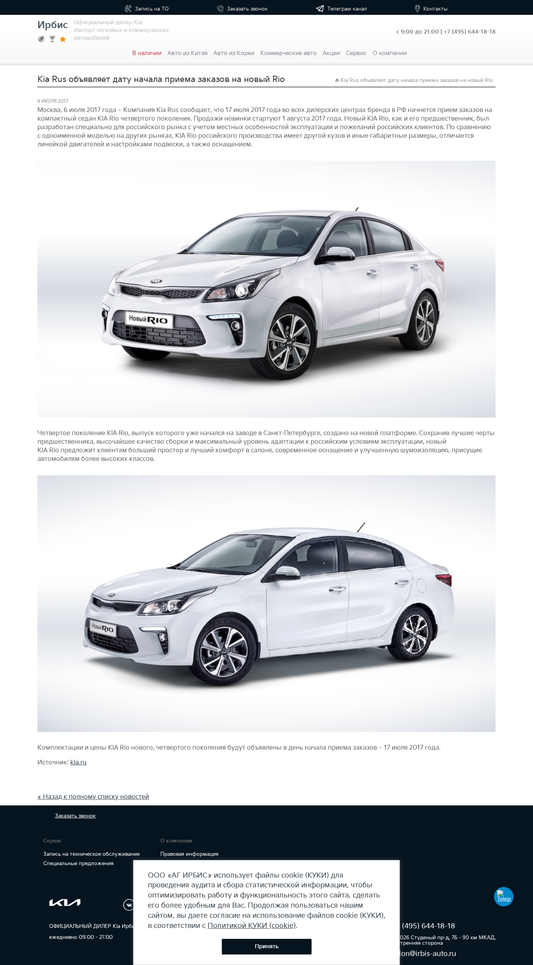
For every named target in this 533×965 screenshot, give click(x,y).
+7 (470, 31)
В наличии (147, 53)
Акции (331, 53)
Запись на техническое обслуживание (91, 854)
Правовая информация (189, 854)
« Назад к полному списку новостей (93, 797)
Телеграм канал (346, 9)
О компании (390, 53)
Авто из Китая (187, 53)
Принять (267, 946)
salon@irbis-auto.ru (424, 954)
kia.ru (78, 762)
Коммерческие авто (288, 53)
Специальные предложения (78, 863)
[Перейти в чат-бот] (503, 896)
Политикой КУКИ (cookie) (252, 926)
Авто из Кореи (233, 53)
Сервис (356, 53)
